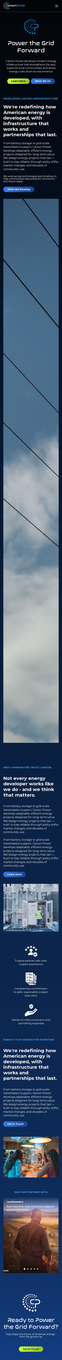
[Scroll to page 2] (27, 1268)
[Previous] (10, 1235)
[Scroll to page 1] (24, 1268)
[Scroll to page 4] (34, 1268)
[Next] (52, 1235)
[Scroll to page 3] (31, 1268)
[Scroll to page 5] (38, 1268)
